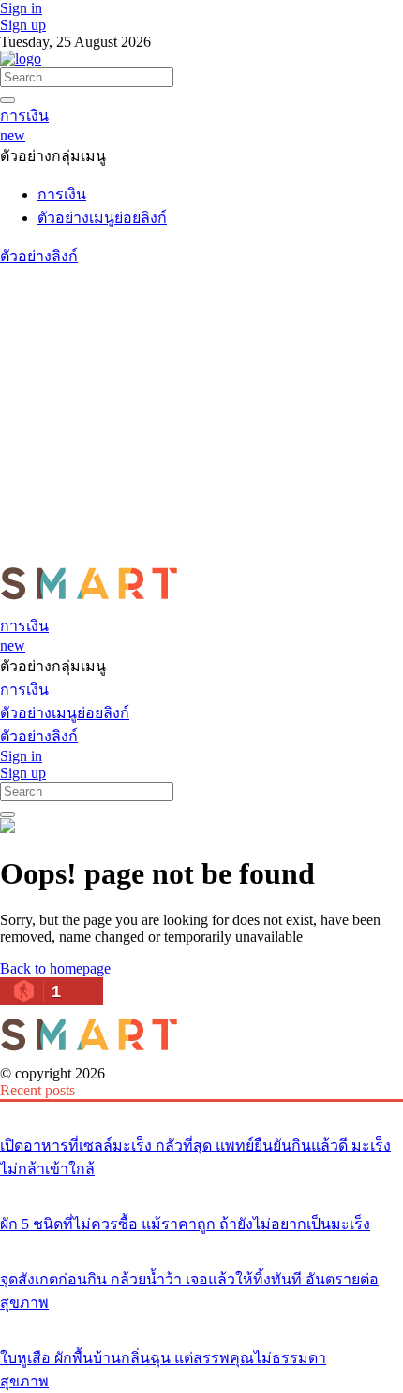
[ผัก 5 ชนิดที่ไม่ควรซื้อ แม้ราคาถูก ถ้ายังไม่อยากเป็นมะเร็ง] (201, 1188)
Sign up (23, 25)
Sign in (21, 8)
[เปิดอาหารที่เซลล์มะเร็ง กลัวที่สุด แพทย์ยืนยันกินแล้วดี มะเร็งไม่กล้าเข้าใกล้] (201, 1110)
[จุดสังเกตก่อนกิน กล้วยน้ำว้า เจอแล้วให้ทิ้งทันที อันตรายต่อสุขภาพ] (201, 1244)
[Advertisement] (201, 411)
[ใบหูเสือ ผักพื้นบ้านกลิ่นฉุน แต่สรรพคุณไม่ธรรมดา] (201, 1322)
